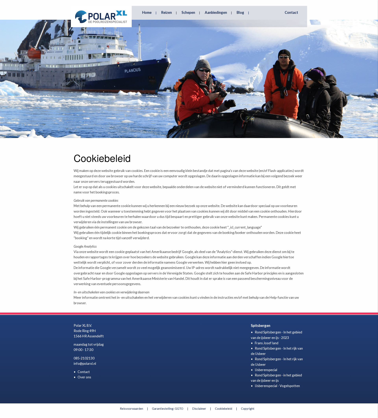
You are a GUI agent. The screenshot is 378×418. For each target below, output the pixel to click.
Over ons (84, 377)
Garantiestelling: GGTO (167, 408)
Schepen (188, 12)
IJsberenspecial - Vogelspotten (277, 386)
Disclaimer (199, 408)
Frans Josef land (266, 343)
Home (147, 12)
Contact (291, 12)
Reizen (166, 12)
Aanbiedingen (216, 12)
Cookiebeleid (223, 408)
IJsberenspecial (266, 370)
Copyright (247, 408)
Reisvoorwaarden (131, 408)
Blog (240, 12)
